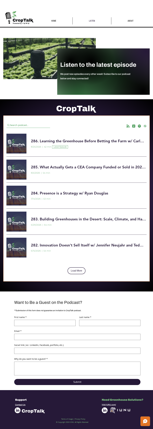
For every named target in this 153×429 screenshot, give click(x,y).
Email (18, 331)
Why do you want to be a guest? (31, 358)
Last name (85, 317)
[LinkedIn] (17, 410)
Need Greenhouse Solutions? (122, 399)
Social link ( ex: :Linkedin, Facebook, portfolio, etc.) (39, 345)
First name (20, 317)
